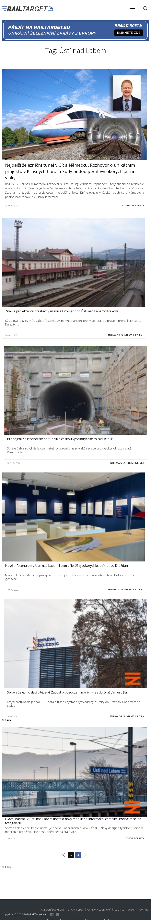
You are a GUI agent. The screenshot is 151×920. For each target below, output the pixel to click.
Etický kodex (75, 909)
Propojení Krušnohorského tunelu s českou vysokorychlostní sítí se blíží (60, 439)
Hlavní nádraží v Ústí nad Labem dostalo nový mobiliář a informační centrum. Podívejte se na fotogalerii (73, 821)
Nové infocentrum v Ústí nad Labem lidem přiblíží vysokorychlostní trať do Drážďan (66, 565)
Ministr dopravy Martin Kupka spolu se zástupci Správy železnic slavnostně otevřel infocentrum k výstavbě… (69, 577)
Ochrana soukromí (98, 909)
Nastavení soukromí (52, 909)
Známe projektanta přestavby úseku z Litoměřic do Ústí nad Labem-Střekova (62, 311)
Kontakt (144, 909)
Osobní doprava (135, 838)
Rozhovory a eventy (133, 205)
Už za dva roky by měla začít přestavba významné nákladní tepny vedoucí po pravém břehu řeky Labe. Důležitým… (73, 322)
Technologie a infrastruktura (125, 335)
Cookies (119, 909)
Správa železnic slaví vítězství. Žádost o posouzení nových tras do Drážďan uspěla (67, 692)
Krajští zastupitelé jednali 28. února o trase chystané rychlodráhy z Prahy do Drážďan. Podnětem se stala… (73, 704)
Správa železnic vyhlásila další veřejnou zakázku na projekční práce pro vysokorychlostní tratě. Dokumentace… (69, 450)
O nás (131, 909)
